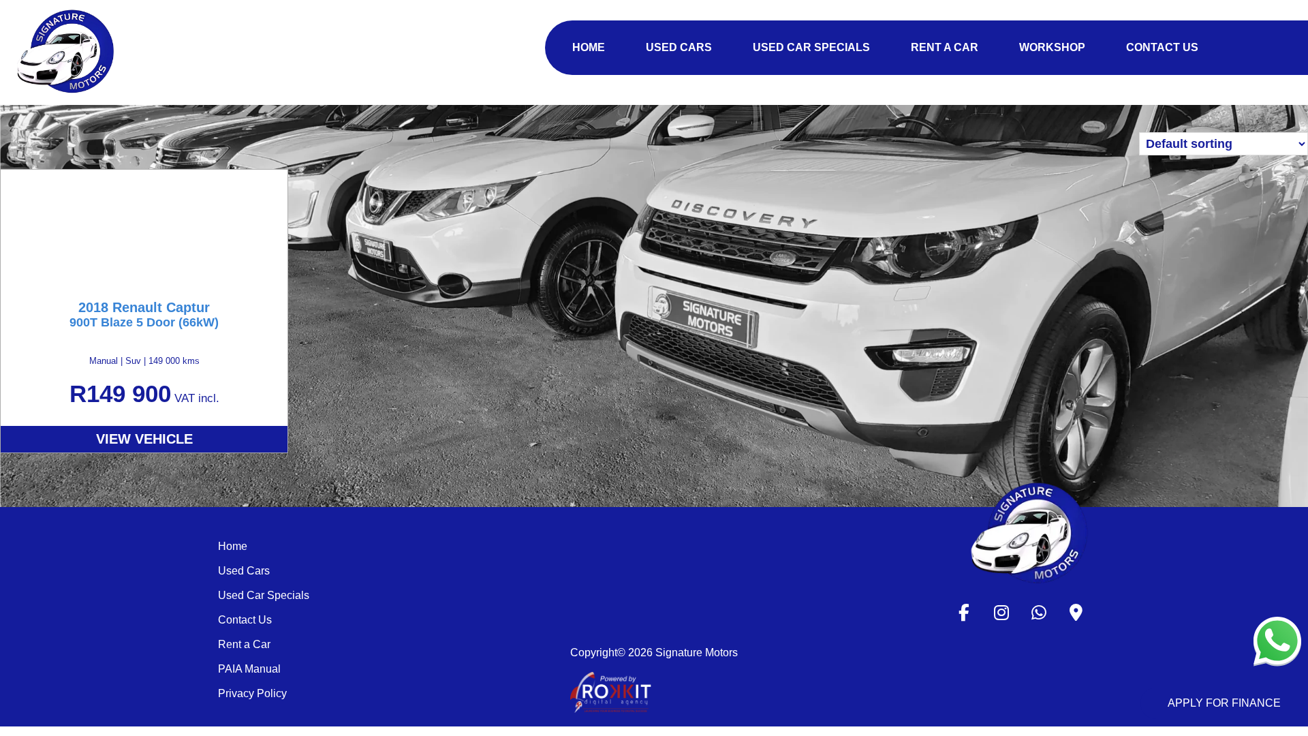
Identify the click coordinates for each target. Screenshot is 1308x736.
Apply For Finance (1224, 703)
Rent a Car (244, 644)
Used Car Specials (263, 595)
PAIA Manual (249, 669)
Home (232, 546)
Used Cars (244, 571)
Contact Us (245, 620)
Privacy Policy (252, 693)
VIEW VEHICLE (144, 438)
